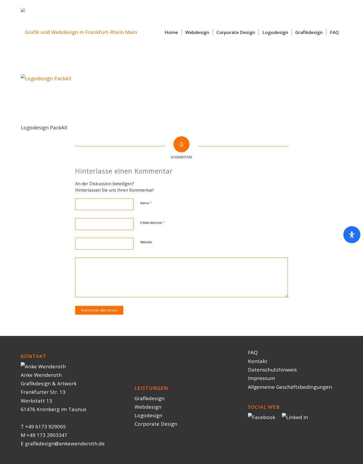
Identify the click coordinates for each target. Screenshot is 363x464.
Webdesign (147, 406)
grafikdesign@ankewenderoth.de (65, 443)
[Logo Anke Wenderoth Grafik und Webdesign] (79, 32)
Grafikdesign (149, 398)
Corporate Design (155, 423)
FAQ (253, 352)
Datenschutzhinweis (272, 369)
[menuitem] (171, 32)
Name (146, 202)
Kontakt (257, 361)
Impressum (261, 378)
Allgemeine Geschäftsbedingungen (290, 386)
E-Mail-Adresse (152, 222)
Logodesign (148, 415)
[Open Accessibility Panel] (351, 234)
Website (146, 242)
